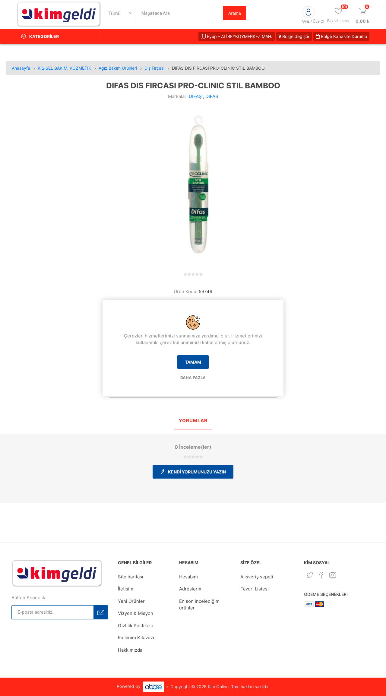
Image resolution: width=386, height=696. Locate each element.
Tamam (193, 362)
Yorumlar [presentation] (193, 420)
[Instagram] (332, 575)
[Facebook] (321, 575)
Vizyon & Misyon (135, 613)
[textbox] (179, 13)
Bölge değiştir (295, 36)
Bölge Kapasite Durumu (343, 36)
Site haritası (130, 577)
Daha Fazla (193, 377)
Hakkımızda (130, 650)
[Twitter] (310, 575)
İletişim (125, 589)
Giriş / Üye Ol (313, 21)
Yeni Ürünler (131, 601)
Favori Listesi (254, 589)
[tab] (193, 421)
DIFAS (211, 96)
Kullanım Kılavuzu (137, 638)
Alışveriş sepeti (256, 577)
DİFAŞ (195, 96)
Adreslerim (191, 589)
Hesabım (188, 577)
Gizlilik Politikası (135, 625)
